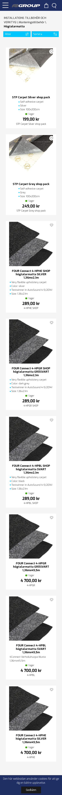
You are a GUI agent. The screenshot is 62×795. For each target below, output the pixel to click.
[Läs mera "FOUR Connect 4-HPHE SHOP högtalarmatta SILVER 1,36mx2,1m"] (31, 244)
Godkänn (31, 790)
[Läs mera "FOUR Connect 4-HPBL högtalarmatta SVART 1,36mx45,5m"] (31, 618)
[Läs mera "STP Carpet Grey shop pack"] (31, 157)
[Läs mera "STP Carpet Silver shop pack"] (31, 70)
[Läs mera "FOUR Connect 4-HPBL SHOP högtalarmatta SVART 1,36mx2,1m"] (31, 439)
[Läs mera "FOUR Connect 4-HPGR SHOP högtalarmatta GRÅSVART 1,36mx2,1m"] (31, 341)
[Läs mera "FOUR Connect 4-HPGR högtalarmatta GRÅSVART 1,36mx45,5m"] (31, 536)
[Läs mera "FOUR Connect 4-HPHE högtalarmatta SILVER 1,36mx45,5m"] (31, 708)
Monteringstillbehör (31, 22)
